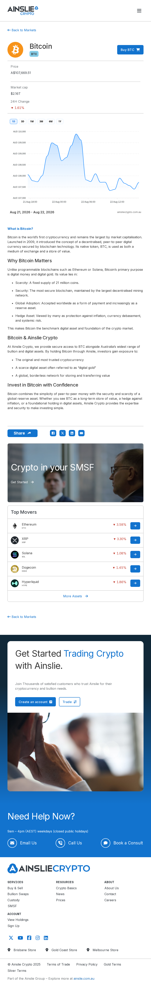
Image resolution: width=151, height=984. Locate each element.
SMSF (12, 906)
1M (32, 121)
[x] (10, 937)
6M (50, 121)
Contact (110, 894)
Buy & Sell (15, 888)
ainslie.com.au (84, 978)
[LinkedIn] (72, 433)
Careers (110, 900)
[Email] (81, 433)
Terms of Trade (58, 964)
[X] (62, 433)
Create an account (33, 702)
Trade (67, 702)
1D (13, 121)
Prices (60, 900)
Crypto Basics (66, 888)
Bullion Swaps (18, 894)
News (60, 894)
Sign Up (13, 926)
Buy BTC (127, 50)
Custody (13, 900)
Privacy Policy (87, 964)
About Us (111, 888)
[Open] (139, 10)
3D (22, 121)
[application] (75, 165)
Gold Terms (112, 964)
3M (41, 121)
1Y (59, 121)
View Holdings (18, 920)
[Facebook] (53, 433)
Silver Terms (16, 971)
